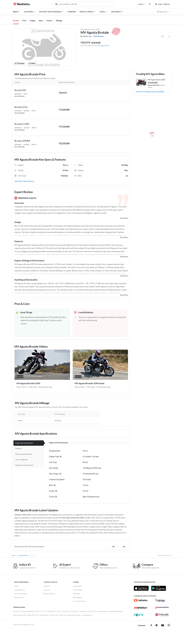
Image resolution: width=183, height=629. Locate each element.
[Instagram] (169, 626)
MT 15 (42, 611)
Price (24, 20)
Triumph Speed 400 (115, 611)
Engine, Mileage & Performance (29, 260)
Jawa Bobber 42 (87, 615)
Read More (124, 218)
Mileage (59, 20)
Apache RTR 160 (32, 615)
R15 (58, 611)
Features (18, 241)
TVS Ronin (74, 611)
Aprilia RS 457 (44, 615)
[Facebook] (151, 626)
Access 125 (65, 611)
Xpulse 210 (83, 611)
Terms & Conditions (20, 594)
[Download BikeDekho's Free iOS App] (141, 588)
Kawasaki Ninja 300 (74, 615)
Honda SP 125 (51, 611)
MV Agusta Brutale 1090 (28, 383)
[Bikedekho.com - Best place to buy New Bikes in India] (21, 4)
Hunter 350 (17, 611)
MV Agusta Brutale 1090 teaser (90, 383)
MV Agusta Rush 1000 (156, 80)
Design (17, 222)
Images (32, 20)
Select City (163, 12)
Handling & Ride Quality (26, 279)
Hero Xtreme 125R (19, 615)
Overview (19, 203)
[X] (156, 626)
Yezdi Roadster (102, 611)
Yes (113, 546)
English (140, 4)
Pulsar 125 (92, 611)
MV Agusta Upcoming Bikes (153, 92)
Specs (41, 20)
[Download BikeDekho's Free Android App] (158, 588)
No (124, 546)
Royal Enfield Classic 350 (30, 611)
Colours (49, 20)
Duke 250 (63, 615)
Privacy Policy (18, 597)
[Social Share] (169, 36)
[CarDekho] (141, 600)
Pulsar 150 (54, 615)
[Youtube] (162, 626)
